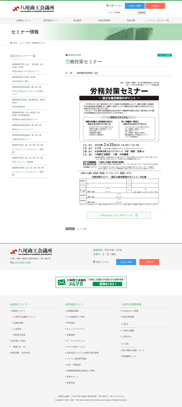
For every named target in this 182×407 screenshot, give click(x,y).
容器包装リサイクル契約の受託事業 (83, 353)
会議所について (18, 311)
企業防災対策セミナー (21, 139)
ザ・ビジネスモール (76, 341)
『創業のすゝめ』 (19, 347)
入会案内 (17, 329)
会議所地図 (18, 323)
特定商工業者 (19, 335)
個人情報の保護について (133, 350)
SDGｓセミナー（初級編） (23, 162)
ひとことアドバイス (76, 329)
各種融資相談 (73, 311)
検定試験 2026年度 (20, 353)
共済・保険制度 (74, 365)
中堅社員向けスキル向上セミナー (26, 71)
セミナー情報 (165, 55)
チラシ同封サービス (76, 347)
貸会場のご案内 (18, 341)
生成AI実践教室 (18, 107)
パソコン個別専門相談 (77, 359)
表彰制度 (71, 383)
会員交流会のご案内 (20, 81)
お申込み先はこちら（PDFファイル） (117, 215)
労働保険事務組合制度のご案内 (81, 370)
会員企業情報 (128, 317)
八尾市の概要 (128, 330)
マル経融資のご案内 (76, 317)
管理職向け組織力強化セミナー (25, 119)
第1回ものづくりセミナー (22, 129)
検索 (140, 13)
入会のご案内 (135, 6)
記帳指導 (71, 335)
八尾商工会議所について (24, 317)
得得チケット (73, 376)
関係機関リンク (129, 356)
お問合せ (155, 6)
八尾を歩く (127, 336)
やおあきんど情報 (130, 311)
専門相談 (71, 323)
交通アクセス (115, 5)
